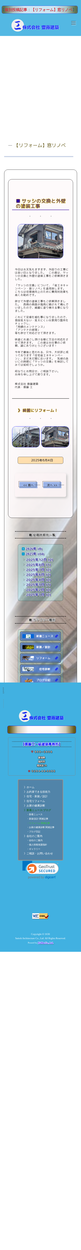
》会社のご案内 (33, 836)
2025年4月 (35, 579)
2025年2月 (35, 589)
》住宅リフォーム (34, 801)
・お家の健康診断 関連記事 (40, 827)
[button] (41, 870)
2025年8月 (35, 564)
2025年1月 (35, 594)
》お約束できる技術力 (37, 791)
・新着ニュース (35, 814)
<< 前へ (28, 485)
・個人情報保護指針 (37, 845)
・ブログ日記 (33, 831)
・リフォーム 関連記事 (38, 823)
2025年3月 (35, 584)
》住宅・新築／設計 (36, 796)
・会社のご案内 (35, 840)
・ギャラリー (33, 849)
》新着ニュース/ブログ (37, 810)
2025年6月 (35, 574)
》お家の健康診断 (34, 805)
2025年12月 (36, 559)
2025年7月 (35, 569)
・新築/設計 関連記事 (37, 819)
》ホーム (29, 787)
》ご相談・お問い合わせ (38, 853)
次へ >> (52, 485)
